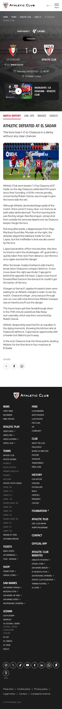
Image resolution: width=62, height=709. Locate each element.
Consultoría (8, 630)
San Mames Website (40, 568)
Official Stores (9, 575)
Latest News (8, 411)
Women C (7, 475)
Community (36, 431)
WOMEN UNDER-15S (10, 503)
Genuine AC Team (10, 535)
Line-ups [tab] (29, 115)
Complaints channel (40, 693)
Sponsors (36, 459)
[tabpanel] (31, 246)
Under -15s (7, 499)
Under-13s (7, 507)
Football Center (10, 627)
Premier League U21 (11, 471)
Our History (37, 479)
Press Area (8, 689)
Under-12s (7, 515)
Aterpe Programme (40, 527)
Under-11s (7, 527)
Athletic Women (9, 459)
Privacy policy (41, 689)
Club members (38, 411)
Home (5, 17)
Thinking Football (39, 583)
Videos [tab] (53, 115)
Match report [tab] (12, 115)
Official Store (37, 564)
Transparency (38, 463)
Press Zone (36, 467)
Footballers (37, 487)
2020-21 (37, 17)
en (48, 5)
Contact (37, 535)
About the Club (38, 443)
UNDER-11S (7, 523)
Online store (8, 571)
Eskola (6, 649)
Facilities (35, 455)
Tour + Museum (9, 559)
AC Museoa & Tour (39, 572)
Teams (13, 17)
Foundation (39, 510)
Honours (36, 483)
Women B (7, 463)
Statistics (35, 495)
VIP (33, 427)
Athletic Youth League (12, 483)
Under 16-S (7, 495)
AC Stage (6, 645)
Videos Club (8, 443)
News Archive (8, 419)
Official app (39, 543)
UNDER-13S (7, 511)
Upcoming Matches (11, 539)
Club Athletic (37, 419)
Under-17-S (8, 491)
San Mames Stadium (11, 587)
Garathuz (7, 619)
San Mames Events (11, 599)
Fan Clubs (36, 423)
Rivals (34, 491)
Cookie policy (23, 689)
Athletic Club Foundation (42, 579)
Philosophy (36, 447)
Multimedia (7, 415)
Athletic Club (25, 17)
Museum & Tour (9, 591)
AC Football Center (11, 623)
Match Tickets (8, 551)
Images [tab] (42, 115)
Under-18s (7, 487)
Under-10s (7, 531)
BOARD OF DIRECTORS (40, 451)
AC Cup (6, 637)
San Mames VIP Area (11, 595)
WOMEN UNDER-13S (10, 519)
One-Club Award (39, 523)
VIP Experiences (9, 555)
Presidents (36, 499)
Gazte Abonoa (38, 415)
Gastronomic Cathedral (13, 603)
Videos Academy (10, 439)
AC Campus (7, 641)
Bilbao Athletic (9, 467)
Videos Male (8, 431)
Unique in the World (40, 560)
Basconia (7, 479)
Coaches (6, 633)
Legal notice (9, 693)
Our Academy (8, 615)
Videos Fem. (8, 435)
